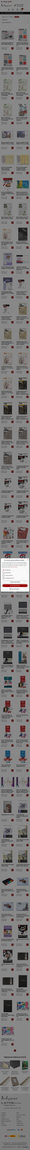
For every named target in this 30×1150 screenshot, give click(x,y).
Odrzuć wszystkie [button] (15, 582)
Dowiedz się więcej (13, 567)
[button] (15, 589)
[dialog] (15, 575)
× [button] (27, 559)
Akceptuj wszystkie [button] (15, 585)
